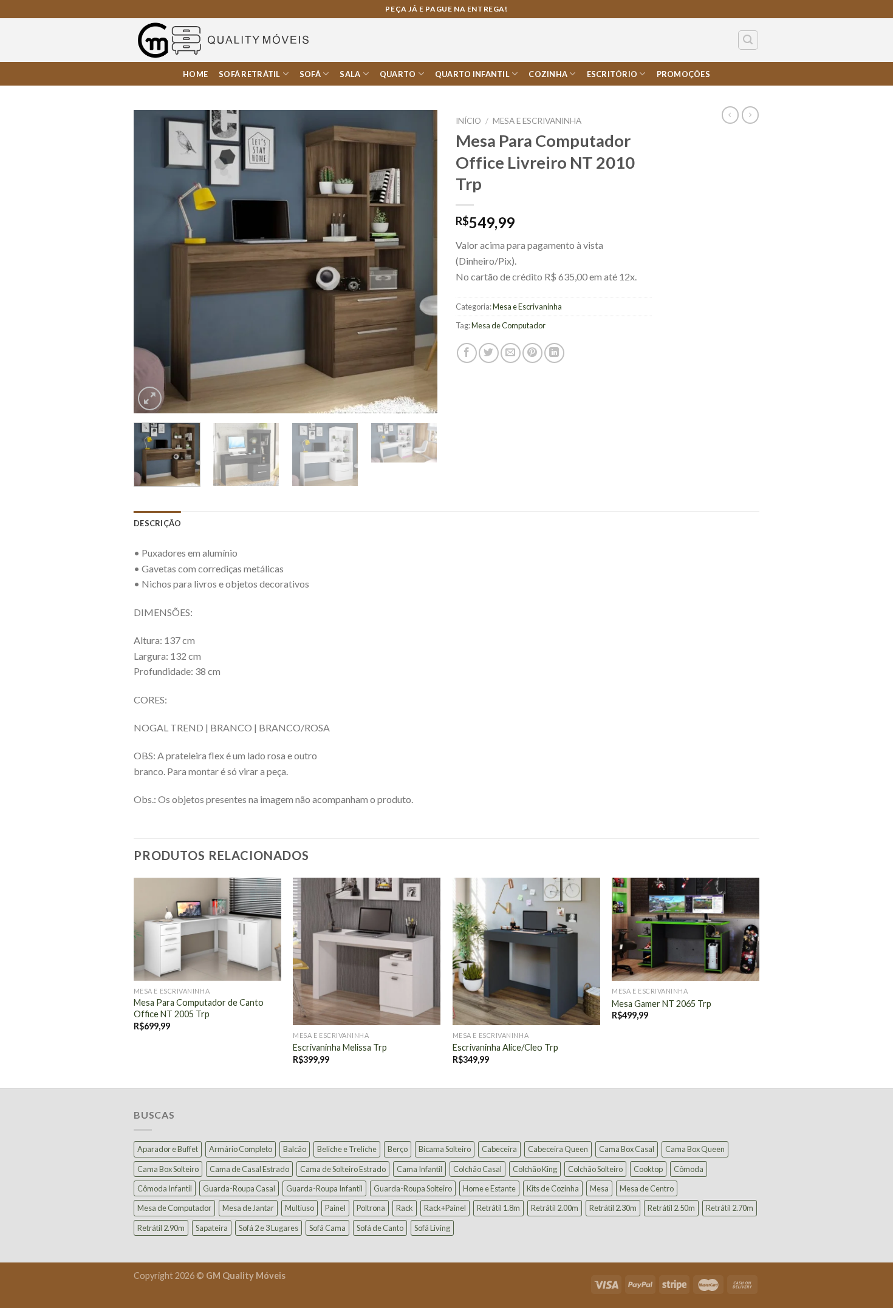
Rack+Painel (445, 1208)
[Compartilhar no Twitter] (489, 353)
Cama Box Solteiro (168, 1169)
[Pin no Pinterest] (532, 353)
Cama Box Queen (695, 1149)
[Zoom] (150, 398)
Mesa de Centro (647, 1188)
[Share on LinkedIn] (554, 353)
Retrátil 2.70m (729, 1208)
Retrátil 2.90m (161, 1228)
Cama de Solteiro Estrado (343, 1169)
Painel (335, 1208)
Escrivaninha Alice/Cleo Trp (505, 1047)
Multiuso (299, 1208)
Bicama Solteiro (445, 1149)
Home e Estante (489, 1188)
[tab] (157, 523)
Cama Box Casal (626, 1149)
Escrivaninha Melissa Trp (340, 1047)
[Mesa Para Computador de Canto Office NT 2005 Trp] (207, 929)
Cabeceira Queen (558, 1149)
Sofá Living (432, 1228)
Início (468, 121)
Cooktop (648, 1169)
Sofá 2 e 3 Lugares (268, 1228)
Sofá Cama (327, 1228)
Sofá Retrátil (249, 74)
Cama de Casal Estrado (249, 1169)
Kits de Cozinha (553, 1188)
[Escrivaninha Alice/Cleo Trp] (526, 951)
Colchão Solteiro (595, 1169)
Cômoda (688, 1169)
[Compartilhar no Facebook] (467, 353)
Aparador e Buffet (167, 1149)
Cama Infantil (419, 1169)
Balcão (294, 1149)
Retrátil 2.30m (613, 1208)
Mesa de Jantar (248, 1208)
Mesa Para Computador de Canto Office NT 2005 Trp (199, 1008)
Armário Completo (240, 1149)
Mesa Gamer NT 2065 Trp (661, 1003)
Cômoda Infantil (164, 1188)
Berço (398, 1149)
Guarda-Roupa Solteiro (413, 1188)
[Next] (416, 261)
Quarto (398, 74)
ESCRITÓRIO (612, 74)
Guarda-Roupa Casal (239, 1188)
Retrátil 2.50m (671, 1208)
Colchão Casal (477, 1169)
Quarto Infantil (472, 74)
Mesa (599, 1188)
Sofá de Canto (380, 1228)
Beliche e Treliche (347, 1149)
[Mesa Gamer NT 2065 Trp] (685, 929)
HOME (195, 74)
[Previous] (155, 261)
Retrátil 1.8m (498, 1208)
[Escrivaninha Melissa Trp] (366, 951)
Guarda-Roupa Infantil (324, 1188)
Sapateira (212, 1228)
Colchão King (535, 1169)
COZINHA (548, 74)
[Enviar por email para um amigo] (511, 353)
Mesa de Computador (508, 325)
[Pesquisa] (748, 40)
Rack (404, 1208)
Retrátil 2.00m (554, 1208)
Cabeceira (499, 1149)
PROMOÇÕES (683, 74)
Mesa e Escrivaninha (537, 121)
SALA (350, 74)
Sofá (310, 74)
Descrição (157, 523)
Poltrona (371, 1208)
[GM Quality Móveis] (225, 40)
